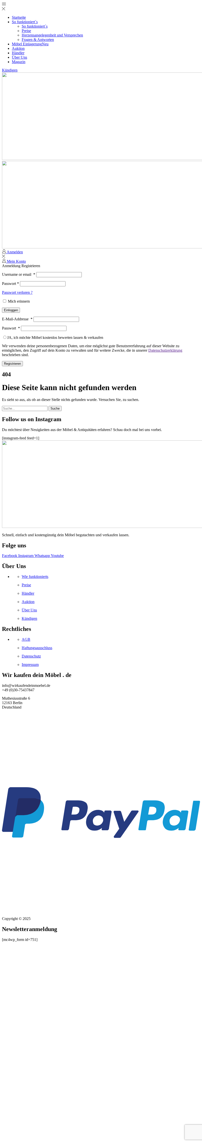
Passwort (10, 283)
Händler (18, 53)
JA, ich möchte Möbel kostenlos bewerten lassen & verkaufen (55, 337)
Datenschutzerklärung (165, 350)
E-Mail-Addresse (17, 319)
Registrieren (12, 363)
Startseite (19, 17)
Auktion (18, 48)
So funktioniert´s (25, 22)
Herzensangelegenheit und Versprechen (52, 35)
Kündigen (9, 70)
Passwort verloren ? (17, 292)
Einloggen (11, 310)
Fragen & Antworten (38, 39)
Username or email (18, 274)
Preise (26, 31)
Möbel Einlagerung (30, 44)
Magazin (18, 62)
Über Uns (19, 57)
